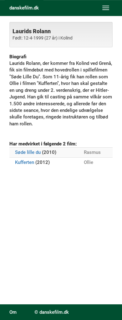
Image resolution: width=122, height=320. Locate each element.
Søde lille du (28, 152)
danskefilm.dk (24, 8)
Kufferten (24, 162)
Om (13, 312)
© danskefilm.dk (51, 312)
